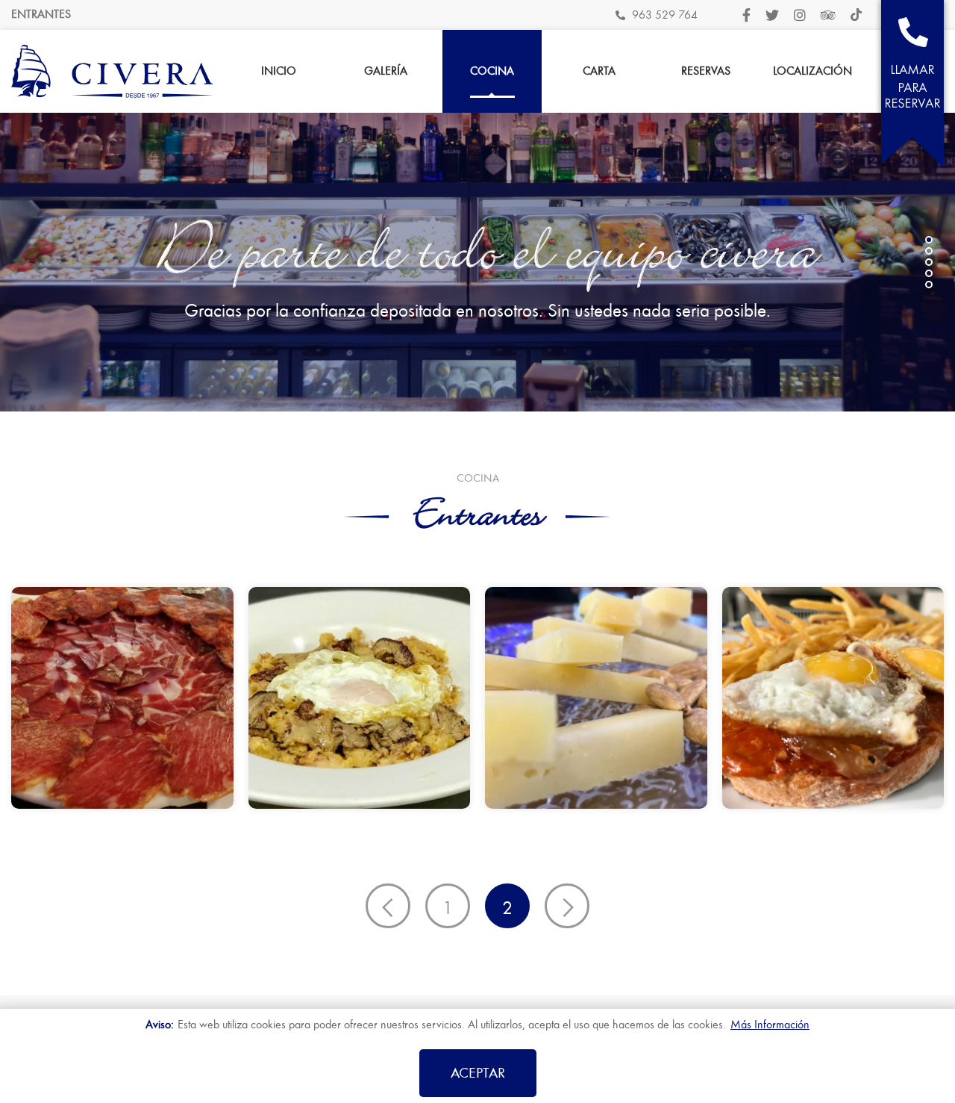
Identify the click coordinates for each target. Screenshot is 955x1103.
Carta (599, 71)
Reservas (705, 71)
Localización (812, 71)
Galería (385, 71)
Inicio (278, 71)
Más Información (770, 1024)
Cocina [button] (492, 71)
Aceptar (478, 1072)
